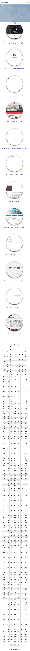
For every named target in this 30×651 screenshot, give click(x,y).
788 (26, 617)
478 (19, 508)
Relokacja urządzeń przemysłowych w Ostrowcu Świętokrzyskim (14, 42)
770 (11, 612)
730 (19, 597)
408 (19, 483)
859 (11, 644)
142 (19, 389)
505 (15, 517)
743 (15, 602)
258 (8, 431)
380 (19, 473)
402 (22, 480)
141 (15, 389)
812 (11, 627)
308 (11, 448)
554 (15, 535)
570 (22, 540)
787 (22, 617)
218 (15, 416)
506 (19, 517)
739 (26, 599)
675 (22, 577)
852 (4, 641)
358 (15, 465)
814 (19, 627)
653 (19, 570)
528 (22, 525)
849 (19, 639)
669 (26, 574)
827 (15, 631)
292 (4, 443)
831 (4, 634)
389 (26, 475)
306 (4, 448)
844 (26, 636)
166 (4, 399)
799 (15, 622)
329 (11, 456)
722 (15, 594)
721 (11, 594)
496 (8, 515)
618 (19, 557)
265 (8, 433)
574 (11, 542)
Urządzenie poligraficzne (14, 307)
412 (8, 485)
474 (4, 508)
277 (26, 436)
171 (22, 399)
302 (15, 446)
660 (19, 572)
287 (11, 441)
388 (22, 475)
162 (15, 396)
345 (19, 461)
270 (26, 433)
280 (11, 438)
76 (16, 366)
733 (4, 599)
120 (15, 381)
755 (8, 607)
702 (19, 587)
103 (4, 376)
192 (22, 406)
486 (22, 510)
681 (19, 579)
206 (22, 411)
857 (22, 641)
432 (4, 493)
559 (8, 537)
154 (11, 394)
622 (8, 560)
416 (22, 485)
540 (15, 530)
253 (15, 428)
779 (19, 614)
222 (4, 418)
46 (22, 356)
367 (22, 468)
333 (26, 456)
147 (11, 391)
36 (16, 354)
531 (8, 527)
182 (11, 404)
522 (26, 522)
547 (15, 532)
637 (11, 565)
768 (4, 612)
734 (8, 599)
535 (22, 527)
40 (4, 356)
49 (7, 359)
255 (22, 428)
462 (11, 503)
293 (8, 443)
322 (11, 453)
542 (22, 530)
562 (19, 537)
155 (15, 394)
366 (19, 468)
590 (19, 547)
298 (26, 443)
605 (22, 552)
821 (19, 629)
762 (8, 609)
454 (8, 500)
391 (8, 478)
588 (11, 547)
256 (26, 428)
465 (22, 503)
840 (11, 636)
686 (11, 582)
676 (26, 577)
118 (8, 381)
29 (19, 351)
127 (15, 384)
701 (15, 587)
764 (15, 609)
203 (11, 411)
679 (11, 579)
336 (11, 458)
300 (8, 446)
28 (16, 351)
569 (19, 540)
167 (8, 399)
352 (19, 463)
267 (15, 433)
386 (15, 475)
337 (15, 458)
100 (17, 374)
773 (22, 612)
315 (11, 451)
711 (26, 589)
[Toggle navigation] (28, 2)
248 (22, 426)
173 (4, 401)
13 (19, 347)
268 (19, 433)
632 (19, 562)
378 (11, 473)
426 (8, 490)
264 (4, 433)
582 (15, 545)
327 (4, 456)
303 (19, 446)
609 (11, 555)
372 (15, 470)
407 (15, 483)
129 (22, 384)
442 (15, 495)
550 (26, 532)
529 (26, 525)
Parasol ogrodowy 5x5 (14, 334)
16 (4, 349)
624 (15, 560)
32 (4, 354)
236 (4, 423)
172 (26, 399)
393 (15, 478)
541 (19, 530)
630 (11, 562)
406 (11, 483)
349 (8, 463)
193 (26, 406)
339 (22, 458)
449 (15, 498)
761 (4, 609)
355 (4, 465)
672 (11, 577)
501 (26, 515)
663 (4, 574)
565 (4, 540)
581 (11, 545)
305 (26, 446)
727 (8, 597)
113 (15, 379)
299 (4, 446)
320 (4, 453)
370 (8, 470)
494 (26, 513)
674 (19, 577)
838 (4, 636)
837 (26, 634)
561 (15, 537)
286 (8, 441)
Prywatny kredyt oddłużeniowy (14, 174)
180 (4, 404)
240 (19, 423)
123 (26, 381)
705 (4, 589)
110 (4, 379)
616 (11, 557)
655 (26, 570)
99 (14, 374)
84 (16, 369)
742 (11, 602)
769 (8, 612)
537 (4, 530)
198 (19, 408)
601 (8, 552)
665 (11, 574)
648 (26, 567)
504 (11, 517)
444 (22, 495)
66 (10, 364)
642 (4, 567)
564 (26, 537)
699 (8, 587)
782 (4, 617)
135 (19, 386)
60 (16, 361)
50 (10, 359)
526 (15, 525)
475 (8, 508)
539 (11, 530)
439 (4, 495)
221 (26, 416)
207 (26, 411)
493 (22, 513)
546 (11, 532)
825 (8, 631)
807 (19, 624)
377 (8, 473)
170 (19, 399)
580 (8, 545)
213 (22, 413)
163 (19, 396)
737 (19, 599)
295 (15, 443)
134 (15, 386)
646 (19, 567)
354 (26, 463)
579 (4, 545)
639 (19, 565)
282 (19, 438)
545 (8, 532)
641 (26, 565)
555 (19, 535)
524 (8, 525)
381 (22, 473)
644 (11, 567)
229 (4, 421)
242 (26, 423)
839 (8, 636)
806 (15, 624)
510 (8, 520)
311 (22, 448)
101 (21, 374)
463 (15, 503)
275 (19, 436)
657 (8, 572)
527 (19, 525)
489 (8, 513)
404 (4, 483)
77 (19, 366)
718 (26, 592)
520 (19, 522)
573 (8, 542)
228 (26, 418)
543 (26, 530)
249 (26, 426)
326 (26, 453)
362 (4, 468)
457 (19, 500)
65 (7, 364)
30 (22, 351)
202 (8, 411)
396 (26, 478)
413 (11, 485)
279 (8, 438)
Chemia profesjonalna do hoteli (14, 254)
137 (26, 386)
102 (25, 374)
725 (26, 594)
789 (4, 619)
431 (26, 490)
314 (8, 451)
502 (4, 517)
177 (19, 401)
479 (22, 508)
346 (22, 461)
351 (15, 463)
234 (22, 421)
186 (26, 404)
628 (4, 562)
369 (4, 470)
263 (26, 431)
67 (13, 364)
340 (26, 458)
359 (19, 465)
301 (11, 446)
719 (4, 594)
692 (8, 584)
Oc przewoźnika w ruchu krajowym (14, 227)
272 (8, 436)
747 (4, 604)
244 (8, 426)
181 (8, 404)
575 (15, 542)
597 (19, 550)
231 (11, 421)
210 (11, 413)
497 (11, 515)
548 (19, 532)
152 (4, 394)
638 (15, 565)
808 (22, 624)
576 (19, 542)
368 (26, 468)
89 (7, 371)
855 (15, 641)
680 (15, 579)
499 (19, 515)
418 (4, 488)
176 (15, 401)
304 (22, 446)
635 (4, 565)
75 (13, 366)
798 (11, 622)
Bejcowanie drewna (14, 201)
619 (22, 557)
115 (22, 379)
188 (8, 406)
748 (8, 604)
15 (25, 347)
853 (8, 641)
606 (26, 552)
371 (11, 470)
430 (22, 490)
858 (26, 641)
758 (19, 607)
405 (8, 483)
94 (22, 371)
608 (8, 555)
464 (19, 503)
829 (22, 631)
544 (4, 532)
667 (19, 574)
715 (15, 592)
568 (15, 540)
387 (19, 475)
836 (22, 634)
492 (19, 513)
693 (11, 584)
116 (26, 379)
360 (22, 465)
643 (8, 567)
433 (8, 493)
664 (8, 574)
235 (26, 421)
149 (19, 391)
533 (15, 527)
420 (11, 488)
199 (22, 408)
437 (22, 493)
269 (22, 433)
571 (26, 540)
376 (4, 473)
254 (19, 428)
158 (26, 394)
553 (11, 535)
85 (19, 369)
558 (4, 537)
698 (4, 587)
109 (26, 376)
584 (22, 545)
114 (19, 379)
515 (26, 520)
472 (22, 505)
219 (19, 416)
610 (15, 555)
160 (8, 396)
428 (15, 490)
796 (4, 622)
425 (4, 490)
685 (8, 582)
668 (22, 574)
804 (8, 624)
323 (15, 453)
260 (15, 431)
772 (19, 612)
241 (22, 423)
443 (19, 495)
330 (15, 456)
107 (19, 376)
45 (19, 356)
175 (11, 401)
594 (8, 550)
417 (26, 485)
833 (11, 634)
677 (4, 579)
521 (22, 522)
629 (8, 562)
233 (19, 421)
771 (15, 612)
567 (11, 540)
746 (26, 602)
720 (8, 594)
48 (4, 359)
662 (26, 572)
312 (26, 448)
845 (4, 639)
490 (11, 513)
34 (10, 354)
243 (4, 426)
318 (22, 451)
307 (8, 448)
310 (19, 448)
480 (26, 508)
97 (8, 374)
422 (19, 488)
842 (19, 636)
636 (8, 565)
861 (19, 644)
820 (15, 629)
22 (22, 349)
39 (25, 354)
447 (8, 498)
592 (26, 547)
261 (19, 431)
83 (13, 369)
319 (26, 451)
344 (15, 461)
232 (15, 421)
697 (26, 584)
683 (26, 579)
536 (26, 527)
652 (15, 570)
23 (25, 349)
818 (8, 629)
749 (11, 604)
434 (11, 493)
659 (15, 572)
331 (19, 456)
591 (22, 547)
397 (4, 480)
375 (26, 470)
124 (4, 384)
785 (15, 617)
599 (26, 550)
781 (26, 614)
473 (26, 505)
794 (22, 619)
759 (22, 607)
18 (10, 349)
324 (19, 453)
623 (11, 560)
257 (4, 431)
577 (22, 542)
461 (8, 503)
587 (8, 547)
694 (15, 584)
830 (26, 631)
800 (19, 622)
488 (4, 513)
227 (22, 418)
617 (15, 557)
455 (11, 500)
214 (26, 413)
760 (26, 607)
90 (10, 371)
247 (19, 426)
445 (26, 495)
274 (15, 436)
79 (25, 366)
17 (7, 349)
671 (8, 577)
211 (15, 413)
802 (26, 622)
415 (19, 485)
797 (8, 622)
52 (16, 359)
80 (4, 369)
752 (22, 604)
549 (22, 532)
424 (26, 488)
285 (4, 441)
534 (19, 527)
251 (8, 428)
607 (4, 555)
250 (4, 428)
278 (4, 438)
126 (11, 384)
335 (8, 458)
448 (11, 498)
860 (15, 644)
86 (22, 369)
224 (11, 418)
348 (4, 463)
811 (8, 627)
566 (8, 540)
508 (26, 517)
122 (22, 381)
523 (4, 525)
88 (4, 371)
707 (11, 589)
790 (8, 619)
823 (26, 629)
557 (26, 535)
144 (26, 389)
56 (4, 361)
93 (19, 371)
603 (15, 552)
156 (19, 394)
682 (22, 579)
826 (11, 631)
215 (4, 416)
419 (8, 488)
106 (15, 376)
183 (15, 404)
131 (4, 386)
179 (26, 401)
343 (11, 461)
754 (4, 607)
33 (7, 354)
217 (11, 416)
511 (11, 520)
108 (22, 376)
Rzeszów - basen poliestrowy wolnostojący (14, 148)
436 (19, 493)
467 (4, 505)
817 (4, 629)
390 (4, 478)
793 (19, 619)
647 (22, 567)
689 (22, 582)
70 (22, 364)
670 (4, 577)
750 (15, 604)
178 (22, 401)
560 (11, 537)
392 (11, 478)
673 (15, 577)
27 (13, 351)
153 (8, 394)
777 (11, 614)
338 (19, 458)
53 (19, 359)
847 (11, 639)
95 (25, 371)
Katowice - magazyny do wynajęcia (14, 95)
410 (26, 483)
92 (16, 371)
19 (13, 349)
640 (22, 565)
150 (22, 391)
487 (26, 510)
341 (4, 461)
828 (19, 631)
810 (4, 627)
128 (19, 384)
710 (22, 589)
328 (8, 456)
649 (4, 570)
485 (19, 510)
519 (15, 522)
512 (15, 520)
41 (7, 356)
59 (13, 361)
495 (4, 515)
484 (15, 510)
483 (11, 510)
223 (8, 418)
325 (22, 453)
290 (22, 441)
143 (22, 389)
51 (13, 359)
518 (11, 522)
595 (11, 550)
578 (26, 542)
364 (11, 468)
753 (26, 604)
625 (19, 560)
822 (22, 629)
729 (15, 597)
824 (4, 631)
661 (22, 572)
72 (4, 366)
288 (15, 441)
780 (22, 614)
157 (22, 394)
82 (10, 369)
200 (26, 408)
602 (11, 552)
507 (22, 517)
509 (4, 520)
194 (4, 408)
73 (7, 366)
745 (22, 602)
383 (4, 475)
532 (11, 527)
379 (15, 473)
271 (4, 436)
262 (22, 431)
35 (13, 354)
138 (4, 389)
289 (19, 441)
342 (8, 461)
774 (26, 612)
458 (22, 500)
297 (22, 443)
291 (26, 441)
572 (4, 542)
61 (19, 361)
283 (22, 438)
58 (10, 361)
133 (11, 386)
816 (26, 627)
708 (15, 589)
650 (8, 570)
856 (19, 641)
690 (26, 582)
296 (19, 443)
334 (4, 458)
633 (22, 562)
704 (26, 587)
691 (4, 584)
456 (15, 500)
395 (22, 478)
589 (15, 547)
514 (22, 520)
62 (22, 361)
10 (10, 347)
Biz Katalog (5, 2)
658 (11, 572)
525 (11, 525)
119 (11, 381)
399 (11, 480)
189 (11, 406)
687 (15, 582)
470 (15, 505)
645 (15, 567)
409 (22, 483)
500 (22, 515)
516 (4, 522)
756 (11, 607)
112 (11, 379)
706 (8, 589)
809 (26, 624)
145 (4, 391)
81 (7, 369)
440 (8, 495)
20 (16, 349)
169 (15, 399)
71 (25, 364)
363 (8, 468)
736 (15, 599)
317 (19, 451)
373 (19, 470)
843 (22, 636)
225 (15, 418)
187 (4, 406)
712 (4, 592)
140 (11, 389)
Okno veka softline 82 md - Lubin (14, 121)
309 (15, 448)
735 (11, 599)
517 (8, 522)
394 (19, 478)
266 (11, 433)
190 (15, 406)
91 (13, 371)
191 (19, 406)
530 (4, 527)
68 (16, 364)
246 (15, 426)
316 (15, 451)
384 (8, 475)
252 (11, 428)
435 (15, 493)
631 (15, 562)
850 (22, 639)
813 (15, 627)
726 (4, 597)
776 (8, 614)
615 (8, 557)
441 (11, 495)
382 (26, 473)
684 (4, 582)
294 (11, 443)
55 (25, 359)
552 (8, 535)
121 (19, 381)
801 (22, 622)
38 (22, 354)
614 (4, 557)
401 (19, 480)
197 (15, 408)
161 (11, 396)
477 (15, 508)
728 (11, 597)
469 (11, 505)
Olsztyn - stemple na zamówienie (14, 68)
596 (15, 550)
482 (8, 510)
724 (22, 594)
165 (26, 396)
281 (15, 438)
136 (22, 386)
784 (11, 617)
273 (11, 436)
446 (4, 498)
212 (19, 413)
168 (11, 399)
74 (10, 366)
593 (4, 550)
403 (26, 480)
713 (8, 592)
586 (4, 547)
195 (8, 408)
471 (19, 505)
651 (11, 570)
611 (19, 555)
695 (19, 584)
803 (4, 624)
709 (19, 589)
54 (22, 359)
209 (8, 413)
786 (19, 617)
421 (15, 488)
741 (8, 602)
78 (22, 366)
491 (15, 513)
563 (22, 537)
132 (8, 386)
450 (19, 498)
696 (22, 584)
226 (19, 418)
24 (4, 351)
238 (11, 423)
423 (22, 488)
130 (26, 384)
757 (15, 607)
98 (11, 374)
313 (4, 451)
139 (8, 389)
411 (4, 485)
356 (8, 465)
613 (26, 555)
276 (22, 436)
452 (26, 498)
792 (15, 619)
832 (8, 634)
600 (4, 552)
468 (8, 505)
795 (26, 619)
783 (8, 617)
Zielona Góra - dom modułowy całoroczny (14, 281)
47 (25, 356)
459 (26, 500)
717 (22, 592)
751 (19, 604)
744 (19, 602)
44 (16, 356)
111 (8, 379)
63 (25, 361)
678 (8, 579)
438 (26, 493)
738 (22, 599)
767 (26, 609)
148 (15, 391)
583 (19, 545)
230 (8, 421)
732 (26, 597)
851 (26, 639)
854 (11, 641)
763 (11, 609)
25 (7, 351)
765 (19, 609)
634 (26, 562)
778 (15, 614)
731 (22, 597)
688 (19, 582)
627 (26, 560)
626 (22, 560)
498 (15, 515)
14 (22, 347)
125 (8, 384)
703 (22, 587)
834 (15, 634)
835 (19, 634)
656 (4, 572)
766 (22, 609)
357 (11, 465)
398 (8, 480)
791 (11, 619)
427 (11, 490)
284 (26, 438)
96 (5, 374)
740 (4, 602)
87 (25, 369)
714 (11, 592)
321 (8, 453)
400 (15, 480)
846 (8, 639)
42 (10, 356)
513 (19, 520)
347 (26, 461)
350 (11, 463)
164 (22, 396)
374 (22, 470)
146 (8, 391)
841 (15, 636)
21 (19, 349)
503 (8, 517)
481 (4, 510)
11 (13, 347)
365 (15, 468)
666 (15, 574)
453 (4, 500)
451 (22, 498)
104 (8, 376)
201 (4, 411)
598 (22, 550)
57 (7, 361)
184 (19, 404)
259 (11, 431)
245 (11, 426)
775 (4, 614)
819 (11, 629)
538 (8, 530)
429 (19, 490)
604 (19, 552)
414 (15, 485)
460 (4, 503)
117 (4, 381)
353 (22, 463)
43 (13, 356)
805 (11, 624)
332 (22, 456)
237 (8, 423)
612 (22, 555)
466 (26, 503)
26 (10, 351)
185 (22, 404)
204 (15, 411)
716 (19, 592)
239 (15, 423)
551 (4, 535)
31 (25, 351)
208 (4, 413)
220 (22, 416)
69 (19, 364)
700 (11, 587)
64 (4, 364)
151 (26, 391)
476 (11, 508)
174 (8, 401)
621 (4, 560)
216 (8, 416)
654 (22, 570)
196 (11, 408)
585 (26, 545)
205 (19, 411)
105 (11, 376)
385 (11, 475)
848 (15, 639)
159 (4, 396)
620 (26, 557)
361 (26, 465)
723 (19, 594)
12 (16, 347)
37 (19, 354)
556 (22, 535)
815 (22, 627)
